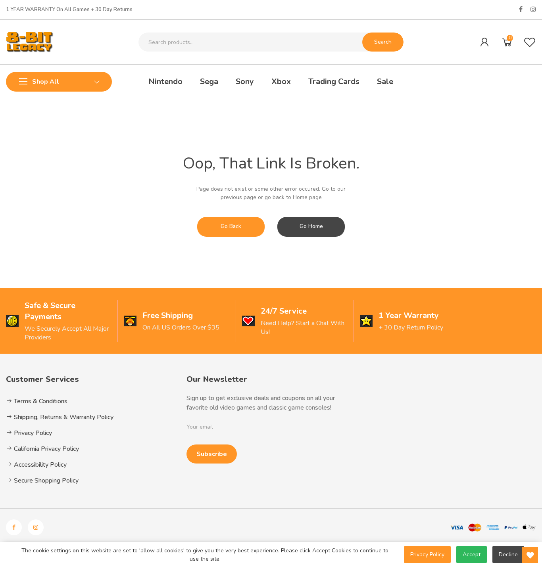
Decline (508, 554)
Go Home (311, 226)
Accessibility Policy (39, 464)
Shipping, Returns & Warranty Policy (62, 417)
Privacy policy (427, 554)
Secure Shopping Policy (45, 480)
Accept (471, 554)
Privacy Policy (32, 433)
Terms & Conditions (39, 401)
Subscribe (211, 454)
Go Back (231, 226)
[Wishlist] (529, 42)
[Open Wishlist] (530, 555)
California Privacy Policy (45, 448)
